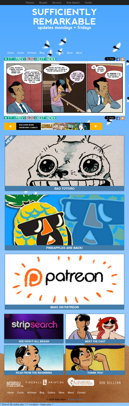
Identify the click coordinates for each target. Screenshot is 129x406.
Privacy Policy (75, 399)
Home (10, 52)
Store (70, 52)
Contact (81, 392)
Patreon (30, 2)
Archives (31, 52)
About (79, 52)
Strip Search (73, 2)
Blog (42, 52)
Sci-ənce (56, 2)
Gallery (59, 52)
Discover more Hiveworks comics (28, 126)
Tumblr (88, 2)
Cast (50, 52)
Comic (20, 52)
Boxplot (43, 2)
